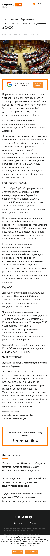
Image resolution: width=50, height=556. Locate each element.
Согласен (17, 552)
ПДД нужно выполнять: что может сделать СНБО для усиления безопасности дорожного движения (24, 497)
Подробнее (31, 552)
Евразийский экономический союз (19, 415)
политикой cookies (25, 545)
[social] (13, 440)
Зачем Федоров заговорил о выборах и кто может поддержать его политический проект (24, 482)
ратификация (19, 418)
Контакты (18, 523)
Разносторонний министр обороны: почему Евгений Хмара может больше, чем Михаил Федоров (24, 467)
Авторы (33, 523)
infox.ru (35, 115)
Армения (6, 418)
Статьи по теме (11, 455)
